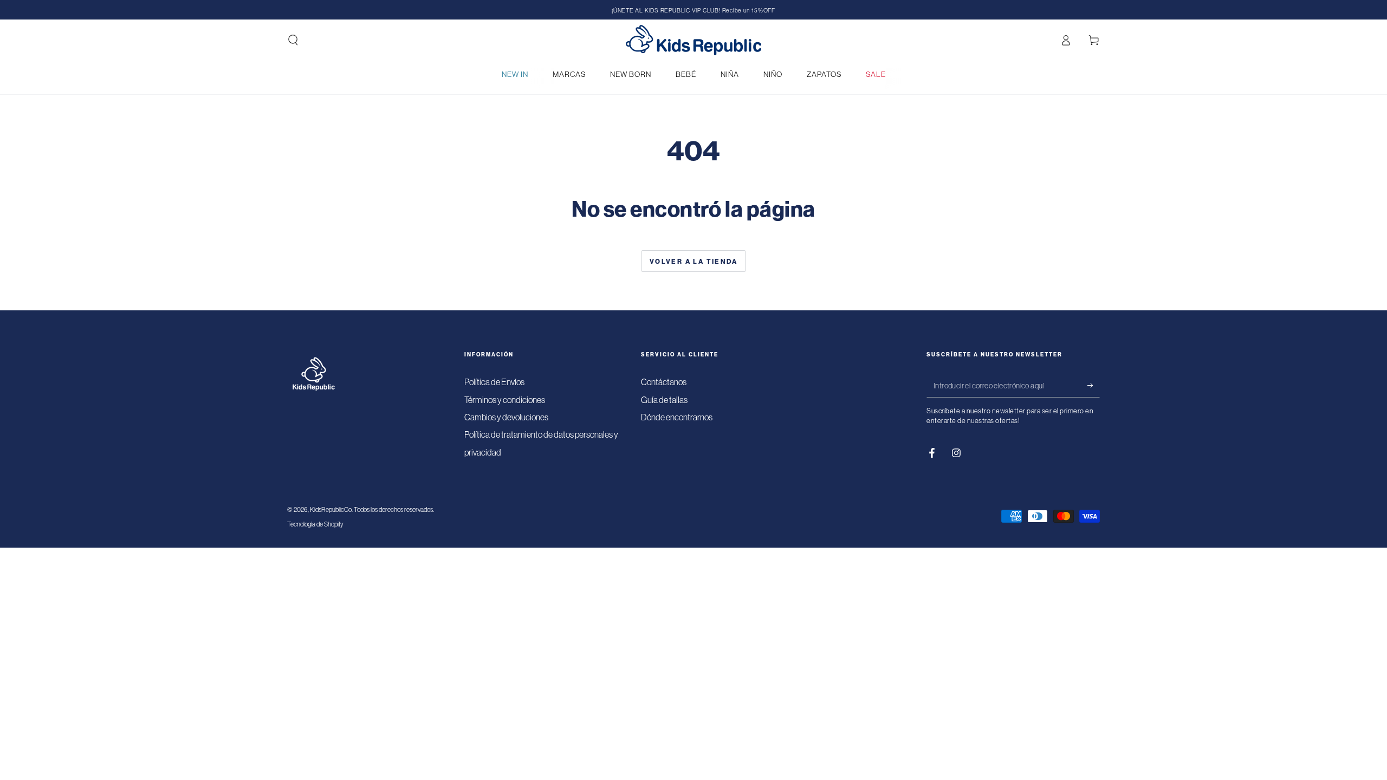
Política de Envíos (494, 381)
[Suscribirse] (1093, 385)
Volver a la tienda (693, 261)
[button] (293, 40)
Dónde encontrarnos (676, 417)
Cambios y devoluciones (506, 417)
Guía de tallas (664, 399)
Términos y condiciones (504, 399)
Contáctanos (663, 381)
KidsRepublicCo (331, 509)
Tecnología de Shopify (315, 524)
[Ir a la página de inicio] (693, 40)
